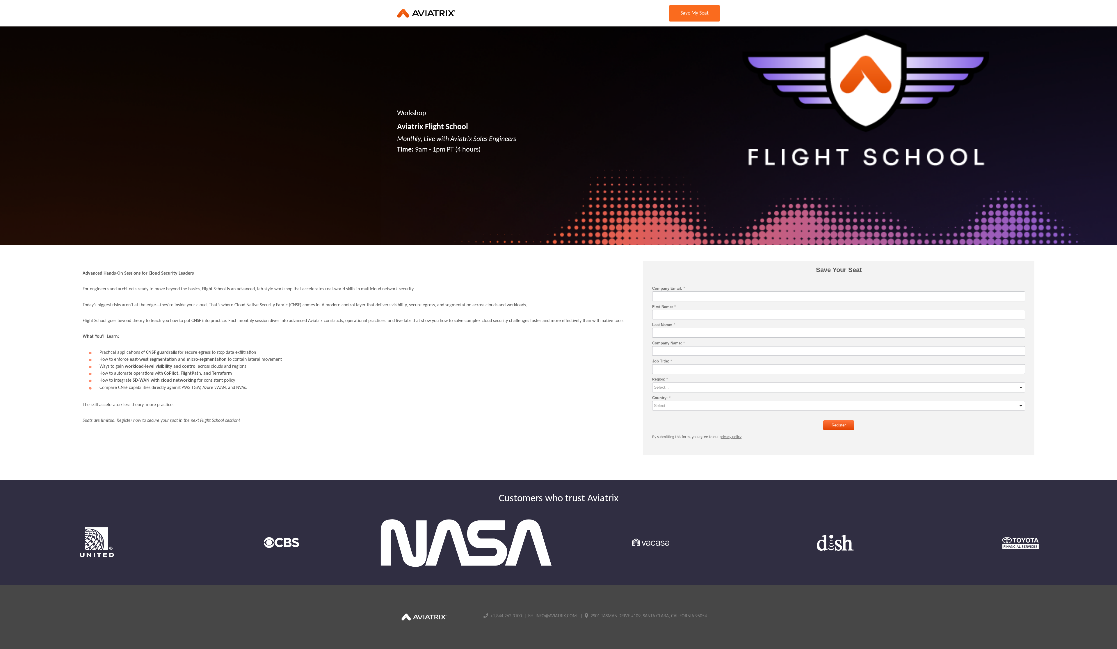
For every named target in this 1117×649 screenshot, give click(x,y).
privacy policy (730, 437)
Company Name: (668, 343)
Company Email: (668, 288)
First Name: (664, 307)
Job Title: (662, 361)
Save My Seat (694, 13)
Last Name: (663, 325)
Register (839, 425)
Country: (661, 398)
